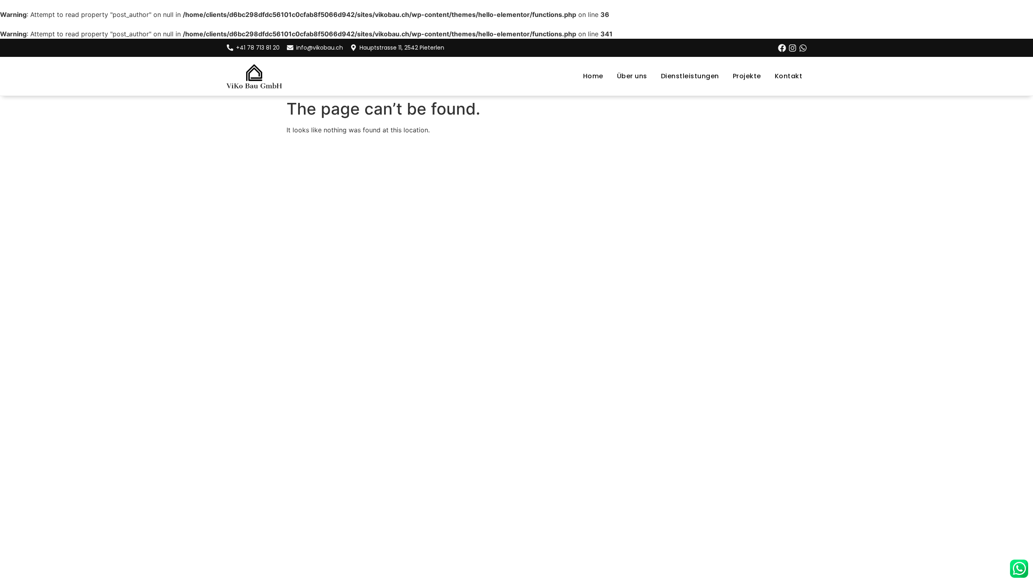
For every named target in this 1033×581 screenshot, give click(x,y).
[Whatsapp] (803, 48)
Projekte (747, 76)
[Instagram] (792, 48)
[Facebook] (782, 48)
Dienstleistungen (690, 76)
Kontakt (789, 76)
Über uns (632, 76)
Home (593, 76)
